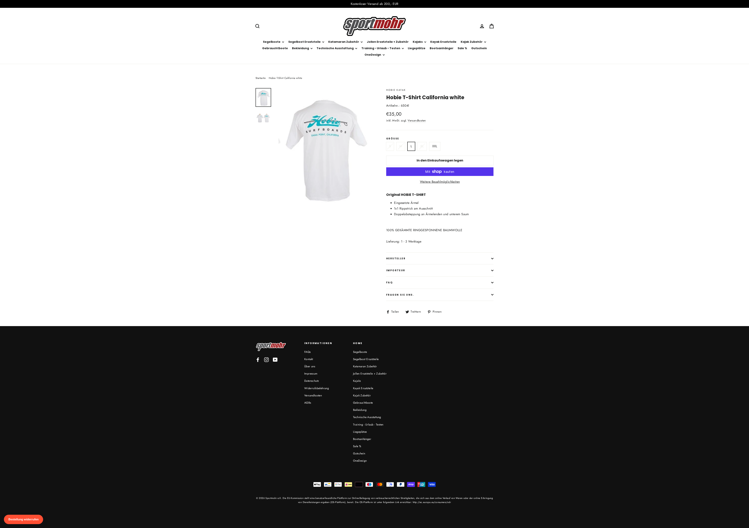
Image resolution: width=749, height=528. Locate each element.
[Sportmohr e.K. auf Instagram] (266, 359)
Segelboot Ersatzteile (304, 42)
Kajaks (418, 42)
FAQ (389, 282)
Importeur (395, 270)
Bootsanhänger (441, 48)
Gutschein (479, 48)
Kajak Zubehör (472, 42)
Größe (392, 138)
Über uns (309, 366)
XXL (434, 146)
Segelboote (272, 42)
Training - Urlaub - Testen (381, 48)
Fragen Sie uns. (400, 294)
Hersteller (396, 258)
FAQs (307, 352)
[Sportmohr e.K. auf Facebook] (258, 359)
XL (422, 146)
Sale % (462, 48)
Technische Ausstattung (335, 48)
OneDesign (373, 55)
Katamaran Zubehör (344, 42)
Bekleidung (301, 48)
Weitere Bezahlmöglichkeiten (440, 181)
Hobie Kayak (396, 90)
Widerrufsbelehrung (316, 388)
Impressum (311, 373)
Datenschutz (311, 381)
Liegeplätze (416, 48)
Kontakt (308, 359)
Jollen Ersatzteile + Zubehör (388, 42)
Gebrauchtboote (275, 48)
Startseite (261, 78)
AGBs (307, 403)
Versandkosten (417, 120)
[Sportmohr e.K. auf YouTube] (275, 359)
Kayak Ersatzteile (443, 42)
